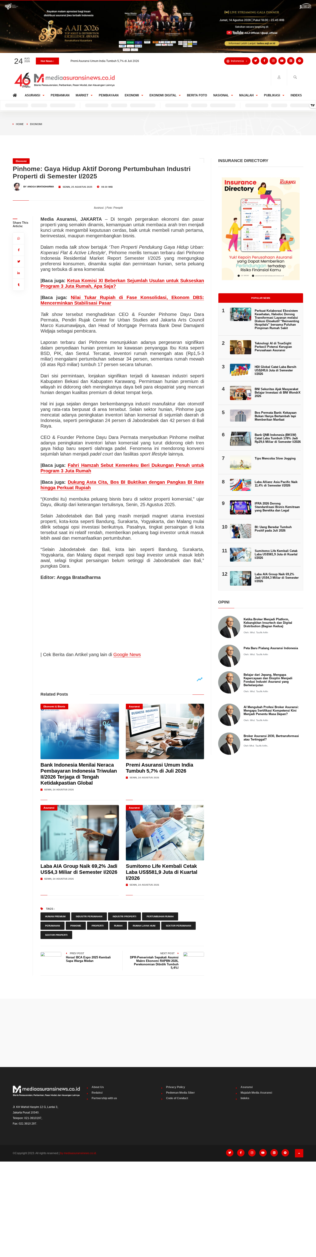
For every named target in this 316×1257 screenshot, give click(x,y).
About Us (98, 1087)
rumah (118, 925)
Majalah (246, 95)
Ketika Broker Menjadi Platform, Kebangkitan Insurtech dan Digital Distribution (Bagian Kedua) (268, 623)
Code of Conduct (177, 1098)
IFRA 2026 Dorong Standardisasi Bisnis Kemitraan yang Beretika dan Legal (277, 507)
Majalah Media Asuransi (256, 1092)
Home (16, 94)
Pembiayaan (108, 95)
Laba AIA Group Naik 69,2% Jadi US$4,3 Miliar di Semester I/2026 (78, 869)
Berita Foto (197, 95)
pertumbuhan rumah (160, 916)
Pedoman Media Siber (180, 1092)
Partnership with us (104, 1098)
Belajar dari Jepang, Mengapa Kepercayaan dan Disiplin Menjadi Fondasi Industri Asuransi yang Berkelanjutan (268, 680)
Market (82, 95)
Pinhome (75, 925)
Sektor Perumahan (178, 925)
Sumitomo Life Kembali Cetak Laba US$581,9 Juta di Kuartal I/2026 (161, 872)
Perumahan (52, 925)
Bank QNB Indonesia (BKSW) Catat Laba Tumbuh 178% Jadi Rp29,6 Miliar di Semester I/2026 (278, 438)
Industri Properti (124, 916)
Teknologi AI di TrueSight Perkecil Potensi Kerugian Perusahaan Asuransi (273, 347)
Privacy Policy (175, 1087)
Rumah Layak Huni (144, 925)
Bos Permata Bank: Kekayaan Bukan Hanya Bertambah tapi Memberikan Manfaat (276, 416)
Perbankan (60, 95)
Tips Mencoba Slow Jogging (275, 458)
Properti (98, 925)
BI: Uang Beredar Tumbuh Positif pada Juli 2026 (273, 528)
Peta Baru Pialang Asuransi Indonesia (271, 648)
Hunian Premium (55, 916)
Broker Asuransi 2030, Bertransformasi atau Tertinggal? (271, 737)
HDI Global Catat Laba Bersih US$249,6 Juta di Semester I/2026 (275, 370)
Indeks (296, 95)
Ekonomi (132, 95)
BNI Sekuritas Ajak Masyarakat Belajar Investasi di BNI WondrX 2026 (278, 392)
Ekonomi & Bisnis (54, 706)
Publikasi (272, 95)
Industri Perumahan (89, 916)
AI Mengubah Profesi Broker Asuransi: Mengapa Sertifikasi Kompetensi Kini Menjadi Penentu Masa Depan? (271, 710)
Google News (127, 654)
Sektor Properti (56, 935)
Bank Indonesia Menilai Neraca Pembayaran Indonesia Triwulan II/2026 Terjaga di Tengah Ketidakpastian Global (78, 774)
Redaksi (97, 1092)
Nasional (221, 95)
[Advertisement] (158, 1032)
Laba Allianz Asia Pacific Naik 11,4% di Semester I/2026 (276, 483)
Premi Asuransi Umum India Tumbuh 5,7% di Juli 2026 (105, 59)
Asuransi (32, 95)
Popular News (260, 298)
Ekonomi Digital (163, 95)
